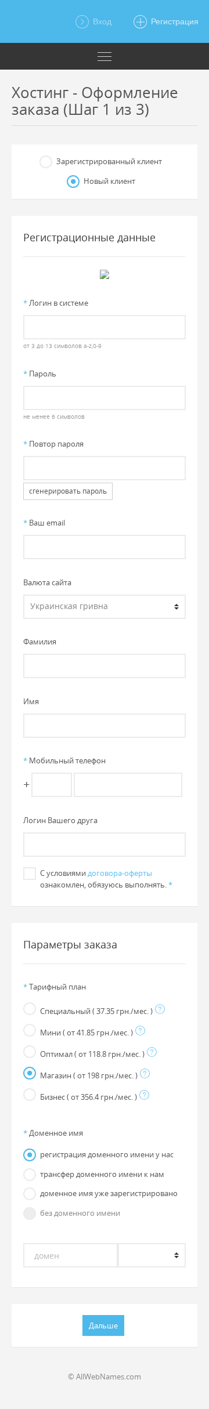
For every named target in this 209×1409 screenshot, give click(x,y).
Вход (101, 21)
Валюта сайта (47, 582)
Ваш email (44, 522)
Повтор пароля (53, 444)
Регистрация (174, 21)
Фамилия (39, 641)
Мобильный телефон (64, 760)
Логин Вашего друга (60, 820)
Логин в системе (55, 303)
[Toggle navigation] (104, 56)
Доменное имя (53, 1133)
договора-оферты (120, 873)
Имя (31, 701)
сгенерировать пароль (68, 491)
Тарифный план (54, 986)
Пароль (39, 373)
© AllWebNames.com (104, 1376)
